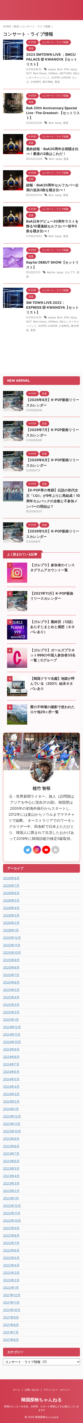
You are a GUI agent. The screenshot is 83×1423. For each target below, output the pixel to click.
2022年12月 (12, 1206)
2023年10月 (12, 1131)
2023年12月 (12, 1116)
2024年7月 (11, 1064)
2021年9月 (11, 1317)
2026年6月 (11, 893)
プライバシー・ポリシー (56, 1389)
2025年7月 (11, 975)
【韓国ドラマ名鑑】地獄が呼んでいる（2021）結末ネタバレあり (52, 683)
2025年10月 (12, 953)
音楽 (57, 81)
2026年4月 (11, 908)
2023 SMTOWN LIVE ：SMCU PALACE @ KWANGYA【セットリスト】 (51, 59)
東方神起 (48, 81)
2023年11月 (11, 1124)
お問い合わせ (32, 1389)
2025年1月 (11, 1020)
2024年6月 (11, 1072)
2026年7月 (11, 886)
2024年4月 (11, 1087)
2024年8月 (11, 1057)
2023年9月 (11, 1139)
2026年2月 (11, 923)
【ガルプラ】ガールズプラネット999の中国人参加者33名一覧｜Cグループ (53, 655)
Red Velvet (40, 73)
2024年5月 (11, 1079)
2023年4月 (11, 1176)
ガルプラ (70, 272)
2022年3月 (11, 1273)
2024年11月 (11, 1034)
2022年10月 (12, 1221)
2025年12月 (12, 938)
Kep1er (51, 272)
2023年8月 (11, 1146)
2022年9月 (11, 1228)
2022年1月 (11, 1288)
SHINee (53, 73)
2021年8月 (11, 1325)
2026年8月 (11, 878)
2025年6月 (11, 982)
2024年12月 (12, 1027)
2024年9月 (11, 1049)
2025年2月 (11, 1012)
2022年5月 (11, 1258)
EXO (66, 69)
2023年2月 (11, 1191)
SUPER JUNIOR (60, 77)
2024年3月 (11, 1094)
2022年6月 (11, 1250)
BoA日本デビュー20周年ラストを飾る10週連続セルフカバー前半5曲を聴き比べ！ (52, 226)
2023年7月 (11, 1154)
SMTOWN (65, 73)
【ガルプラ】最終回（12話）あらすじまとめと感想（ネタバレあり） (52, 627)
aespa (52, 69)
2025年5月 (11, 990)
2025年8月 (11, 967)
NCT (29, 73)
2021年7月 (11, 1332)
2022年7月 (11, 1243)
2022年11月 (11, 1213)
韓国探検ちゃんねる (41, 1399)
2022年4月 (11, 1265)
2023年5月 (11, 1168)
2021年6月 (11, 1340)
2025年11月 (11, 945)
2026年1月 (11, 930)
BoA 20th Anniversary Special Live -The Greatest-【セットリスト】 (53, 113)
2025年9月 (11, 960)
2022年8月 (11, 1235)
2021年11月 (11, 1302)
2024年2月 (11, 1101)
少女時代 (35, 81)
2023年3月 (11, 1183)
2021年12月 (11, 1295)
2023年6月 (11, 1161)
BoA (59, 69)
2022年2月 (11, 1280)
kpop (74, 69)
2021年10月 (11, 1310)
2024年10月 (12, 1042)
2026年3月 (11, 915)
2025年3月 (11, 1005)
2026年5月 (11, 900)
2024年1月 (11, 1109)
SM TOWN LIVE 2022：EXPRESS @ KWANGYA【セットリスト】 (52, 307)
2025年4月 (11, 997)
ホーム (16, 1389)
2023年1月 (11, 1198)
